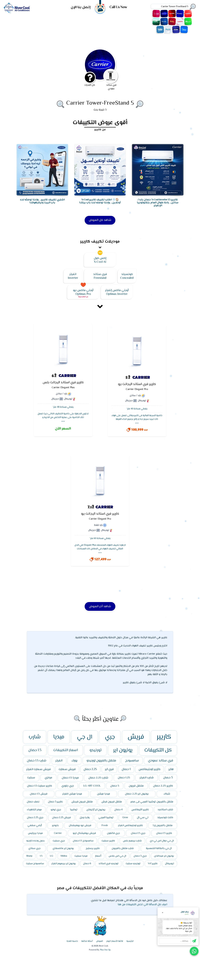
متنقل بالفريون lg (162, 825)
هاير (171, 769)
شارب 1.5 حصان (36, 760)
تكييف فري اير (156, 21)
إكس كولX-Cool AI (100, 260)
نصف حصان (33, 802)
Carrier (58, 833)
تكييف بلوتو (168, 29)
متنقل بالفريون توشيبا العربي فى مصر (151, 802)
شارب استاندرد (165, 810)
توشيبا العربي (105, 818)
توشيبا (73, 810)
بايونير (55, 825)
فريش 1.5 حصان (38, 794)
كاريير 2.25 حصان (163, 786)
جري (110, 737)
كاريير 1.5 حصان (164, 833)
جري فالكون (113, 833)
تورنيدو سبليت (133, 863)
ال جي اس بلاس (117, 856)
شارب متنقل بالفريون (123, 848)
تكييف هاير (176, 29)
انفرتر (58, 760)
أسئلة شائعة (87, 941)
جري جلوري (67, 786)
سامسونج (132, 760)
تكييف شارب (172, 14)
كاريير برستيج (93, 848)
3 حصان (168, 777)
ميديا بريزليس (35, 833)
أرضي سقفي (35, 825)
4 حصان (118, 810)
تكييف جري (180, 14)
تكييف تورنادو (180, 21)
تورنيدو (95, 750)
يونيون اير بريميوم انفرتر (63, 863)
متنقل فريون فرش (111, 802)
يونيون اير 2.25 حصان (137, 794)
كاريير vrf (153, 863)
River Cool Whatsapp (194, 951)
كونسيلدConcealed (127, 276)
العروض (99, 941)
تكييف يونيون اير (188, 21)
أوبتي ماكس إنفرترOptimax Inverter (117, 292)
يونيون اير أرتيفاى (95, 810)
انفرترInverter (73, 276)
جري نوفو (56, 810)
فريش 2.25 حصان (61, 818)
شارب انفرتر (147, 777)
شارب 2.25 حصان (98, 778)
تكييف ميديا (184, 29)
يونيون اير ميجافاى (164, 856)
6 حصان (87, 863)
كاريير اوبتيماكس (149, 769)
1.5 (41, 856)
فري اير (109, 769)
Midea (64, 856)
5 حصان (114, 786)
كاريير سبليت (108, 841)
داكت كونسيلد (165, 818)
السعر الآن (63, 428)
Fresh (104, 825)
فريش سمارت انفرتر (38, 769)
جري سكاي (34, 848)
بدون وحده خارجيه (35, 841)
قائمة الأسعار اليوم (114, 941)
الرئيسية (130, 941)
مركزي (48, 778)
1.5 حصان (34, 750)
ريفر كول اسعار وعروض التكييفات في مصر (17, 8)
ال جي (84, 737)
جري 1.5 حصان (138, 833)
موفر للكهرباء (34, 810)
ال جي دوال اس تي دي (162, 841)
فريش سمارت (67, 769)
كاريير (164, 737)
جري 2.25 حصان (35, 818)
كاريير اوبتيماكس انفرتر (130, 825)
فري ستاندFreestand (100, 276)
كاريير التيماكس (140, 810)
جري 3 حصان (140, 856)
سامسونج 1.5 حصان (83, 841)
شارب (35, 737)
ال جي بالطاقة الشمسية (159, 848)
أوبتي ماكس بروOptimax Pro (83, 292)
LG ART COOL (92, 786)
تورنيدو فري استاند (108, 863)
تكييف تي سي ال (172, 21)
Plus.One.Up (105, 949)
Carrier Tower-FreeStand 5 (100, 103)
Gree (125, 818)
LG (51, 856)
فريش (136, 737)
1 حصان (126, 769)
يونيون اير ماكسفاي (63, 848)
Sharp (29, 856)
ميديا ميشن (103, 794)
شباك (167, 794)
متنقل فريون (136, 786)
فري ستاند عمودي (160, 760)
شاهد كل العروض (100, 220)
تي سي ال (142, 818)
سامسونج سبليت (35, 863)
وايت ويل (84, 818)
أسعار (98, 856)
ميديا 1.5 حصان (70, 778)
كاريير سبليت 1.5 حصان (39, 786)
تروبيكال (169, 863)
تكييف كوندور (164, 21)
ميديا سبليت (81, 856)
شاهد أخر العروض (100, 606)
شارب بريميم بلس (132, 841)
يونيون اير (123, 750)
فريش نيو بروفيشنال (80, 825)
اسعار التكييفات (65, 750)
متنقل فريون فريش (82, 802)
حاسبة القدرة (72, 941)
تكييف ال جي (156, 14)
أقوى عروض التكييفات (100, 122)
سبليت (31, 778)
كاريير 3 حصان (55, 802)
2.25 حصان (90, 769)
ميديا (58, 737)
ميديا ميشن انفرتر (72, 794)
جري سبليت (59, 841)
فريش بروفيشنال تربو (84, 833)
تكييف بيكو (160, 29)
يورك (74, 760)
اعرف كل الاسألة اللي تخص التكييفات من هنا (142, 905)
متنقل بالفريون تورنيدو (101, 760)
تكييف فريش (188, 14)
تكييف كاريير (164, 14)
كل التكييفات (158, 750)
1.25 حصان (124, 777)
